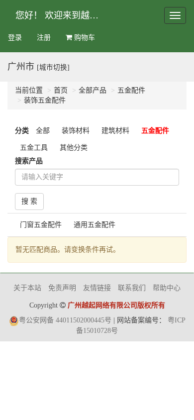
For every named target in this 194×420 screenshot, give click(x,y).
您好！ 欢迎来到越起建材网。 (61, 15)
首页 (61, 90)
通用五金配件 (94, 224)
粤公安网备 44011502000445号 (65, 320)
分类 (22, 130)
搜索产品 (29, 161)
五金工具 (34, 147)
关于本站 (27, 288)
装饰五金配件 (45, 100)
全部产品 (92, 90)
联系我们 (132, 288)
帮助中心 (167, 288)
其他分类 (74, 147)
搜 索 (29, 201)
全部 (43, 130)
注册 (44, 37)
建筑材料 (115, 130)
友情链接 (97, 288)
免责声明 (62, 288)
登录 (15, 37)
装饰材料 (76, 130)
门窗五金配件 (41, 224)
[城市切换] (53, 67)
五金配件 (131, 90)
